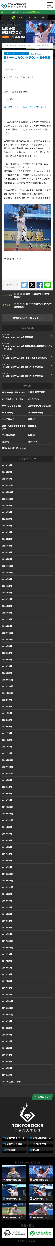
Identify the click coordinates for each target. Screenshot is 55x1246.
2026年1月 (7, 479)
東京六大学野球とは (40, 1138)
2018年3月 (7, 927)
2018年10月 (7, 887)
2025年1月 (7, 559)
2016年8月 (7, 1028)
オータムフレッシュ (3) (12, 399)
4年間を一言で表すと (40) (13, 392)
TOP (6, 45)
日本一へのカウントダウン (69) (14, 427)
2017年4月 (7, 974)
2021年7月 (7, 733)
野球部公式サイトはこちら (26, 317)
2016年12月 (7, 1001)
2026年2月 (7, 472)
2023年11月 (7, 639)
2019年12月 (7, 807)
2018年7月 (7, 901)
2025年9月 (7, 505)
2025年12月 (7, 485)
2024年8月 (7, 586)
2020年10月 (7, 773)
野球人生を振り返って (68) (14, 448)
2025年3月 (7, 546)
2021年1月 (7, 753)
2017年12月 (7, 941)
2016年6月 (7, 1041)
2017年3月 (7, 981)
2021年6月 (7, 740)
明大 (5, 17)
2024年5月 (7, 606)
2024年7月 (7, 593)
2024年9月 (7, 579)
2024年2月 (7, 619)
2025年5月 (7, 532)
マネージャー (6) (35, 412)
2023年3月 (7, 666)
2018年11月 (7, 881)
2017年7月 (7, 961)
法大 (13, 17)
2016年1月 (7, 1075)
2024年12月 (7, 566)
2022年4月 (7, 727)
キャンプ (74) (34, 399)
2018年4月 (7, 921)
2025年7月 (7, 519)
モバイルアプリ (38, 1144)
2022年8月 (7, 706)
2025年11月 (7, 492)
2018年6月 (7, 907)
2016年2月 (7, 1068)
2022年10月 (7, 693)
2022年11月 (7, 686)
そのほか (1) (7, 412)
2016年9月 (7, 1021)
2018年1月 (7, 934)
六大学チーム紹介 (12, 1144)
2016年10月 (7, 1015)
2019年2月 (7, 860)
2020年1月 (7, 800)
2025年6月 (7, 526)
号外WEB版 (9, 1150)
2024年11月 (7, 572)
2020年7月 (7, 780)
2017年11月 (7, 948)
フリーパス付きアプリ (13, 12)
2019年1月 (7, 867)
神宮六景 (34, 1150)
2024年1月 (7, 626)
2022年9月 (7, 700)
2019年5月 (7, 840)
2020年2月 (7, 794)
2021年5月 (7, 747)
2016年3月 (7, 1061)
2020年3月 (7, 787)
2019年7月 (7, 834)
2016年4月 (7, 1055)
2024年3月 (7, 613)
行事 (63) (32, 435)
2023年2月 (7, 673)
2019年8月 (7, 827)
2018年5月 (7, 914)
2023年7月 (7, 660)
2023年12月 (7, 633)
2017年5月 (7, 968)
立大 (28, 17)
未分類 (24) (33, 426)
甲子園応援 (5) (8, 435)
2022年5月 (7, 720)
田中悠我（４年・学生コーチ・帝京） (22, 107)
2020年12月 (7, 760)
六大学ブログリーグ (13, 1138)
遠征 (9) (5, 442)
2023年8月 (7, 653)
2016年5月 (7, 1048)
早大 (36, 17)
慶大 (44, 17)
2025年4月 (7, 539)
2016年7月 (7, 1035)
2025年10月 (7, 499)
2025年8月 (7, 512)
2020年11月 (7, 767)
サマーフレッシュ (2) (11, 406)
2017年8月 (7, 954)
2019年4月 (7, 847)
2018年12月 (7, 874)
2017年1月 (7, 994)
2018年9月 (7, 894)
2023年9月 (7, 646)
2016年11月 (7, 1008)
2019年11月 (7, 814)
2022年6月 (7, 713)
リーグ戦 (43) (8, 419)
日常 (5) (31, 419)
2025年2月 (7, 552)
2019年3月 (7, 854)
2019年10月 (7, 820)
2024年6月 (7, 599)
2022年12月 (7, 680)
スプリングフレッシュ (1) (39, 406)
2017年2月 (7, 988)
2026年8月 (7, 465)
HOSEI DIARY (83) (36, 392)
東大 (21, 17)
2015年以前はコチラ (11, 1082)
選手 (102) (33, 442)
